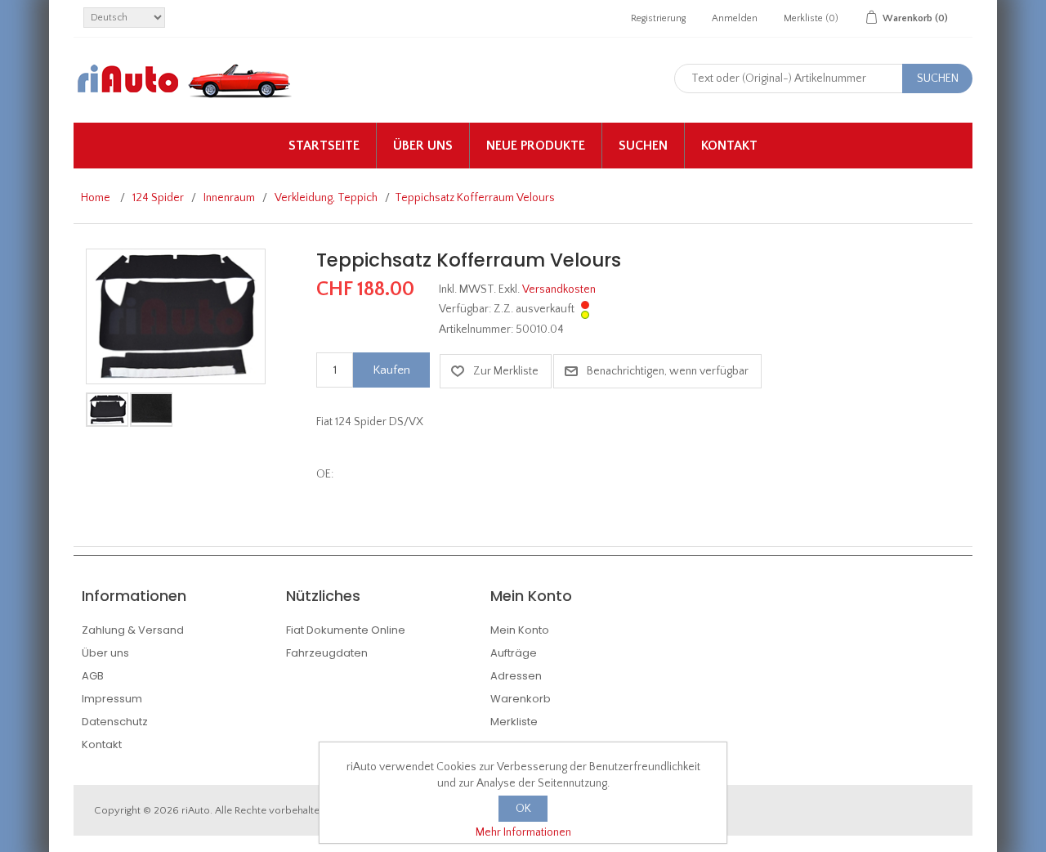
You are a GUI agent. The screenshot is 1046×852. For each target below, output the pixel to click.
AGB (93, 676)
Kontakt (729, 145)
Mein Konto (519, 630)
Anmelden (735, 18)
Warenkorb (520, 698)
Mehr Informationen (523, 832)
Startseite (324, 145)
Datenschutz (115, 721)
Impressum (112, 698)
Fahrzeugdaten (327, 653)
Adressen (516, 676)
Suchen (643, 145)
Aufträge (513, 653)
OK (523, 808)
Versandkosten (559, 289)
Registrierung (658, 18)
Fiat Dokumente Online (345, 630)
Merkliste (514, 721)
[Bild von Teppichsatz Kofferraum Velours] (176, 315)
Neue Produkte (535, 145)
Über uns (423, 145)
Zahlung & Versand (133, 630)
